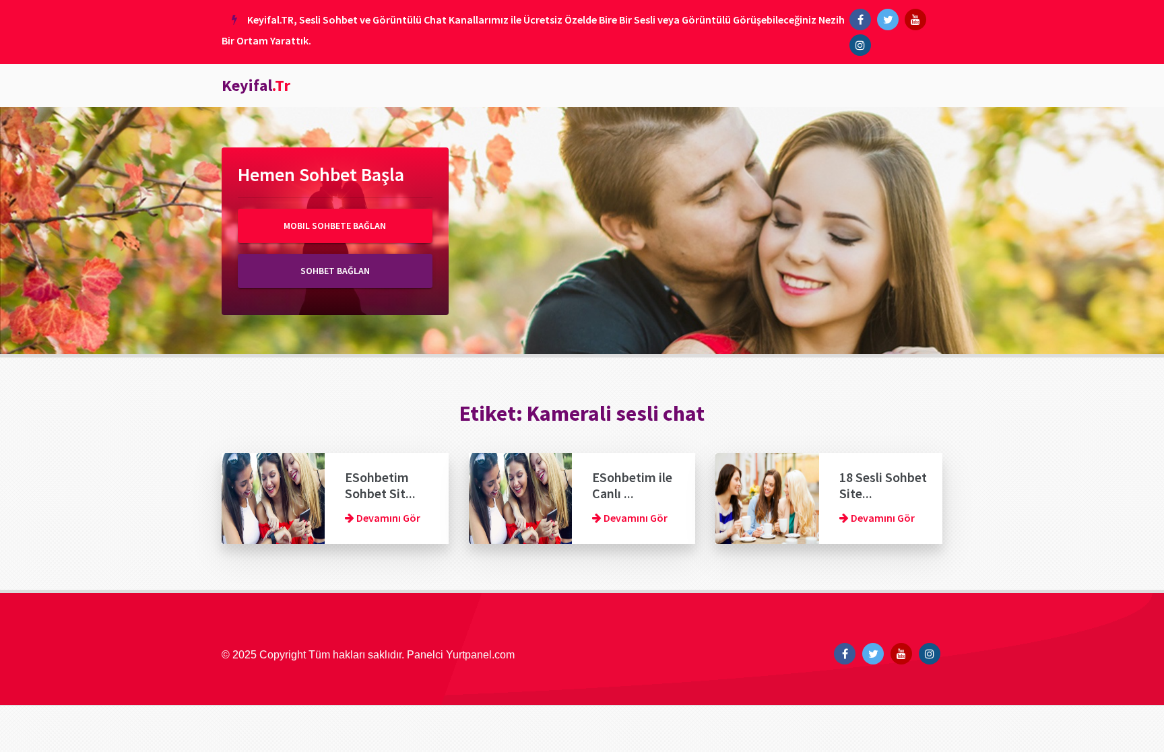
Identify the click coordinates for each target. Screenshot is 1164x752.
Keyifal (256, 85)
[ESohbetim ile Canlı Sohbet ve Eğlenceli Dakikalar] (520, 497)
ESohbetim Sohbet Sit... (380, 485)
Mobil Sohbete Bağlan (335, 225)
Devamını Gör (387, 517)
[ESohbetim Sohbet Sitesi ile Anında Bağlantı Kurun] (273, 497)
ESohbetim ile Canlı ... (632, 485)
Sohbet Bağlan (335, 271)
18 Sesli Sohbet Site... (883, 485)
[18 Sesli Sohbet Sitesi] (766, 497)
